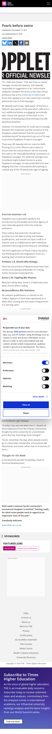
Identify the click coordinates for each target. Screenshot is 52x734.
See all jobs (9, 548)
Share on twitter (15, 43)
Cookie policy (26, 635)
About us (26, 622)
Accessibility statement (26, 639)
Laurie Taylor (7, 38)
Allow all (26, 405)
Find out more (13, 721)
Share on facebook (21, 43)
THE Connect (26, 644)
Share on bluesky (4, 43)
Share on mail (26, 43)
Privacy (26, 630)
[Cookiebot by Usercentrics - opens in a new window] (38, 318)
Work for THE (26, 626)
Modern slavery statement (26, 653)
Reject (26, 413)
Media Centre (26, 648)
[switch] (45, 371)
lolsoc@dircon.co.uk (11, 525)
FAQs (26, 613)
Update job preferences (27, 548)
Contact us (26, 617)
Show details (38, 397)
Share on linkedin (9, 43)
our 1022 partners (18, 332)
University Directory (26, 657)
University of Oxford (31, 94)
